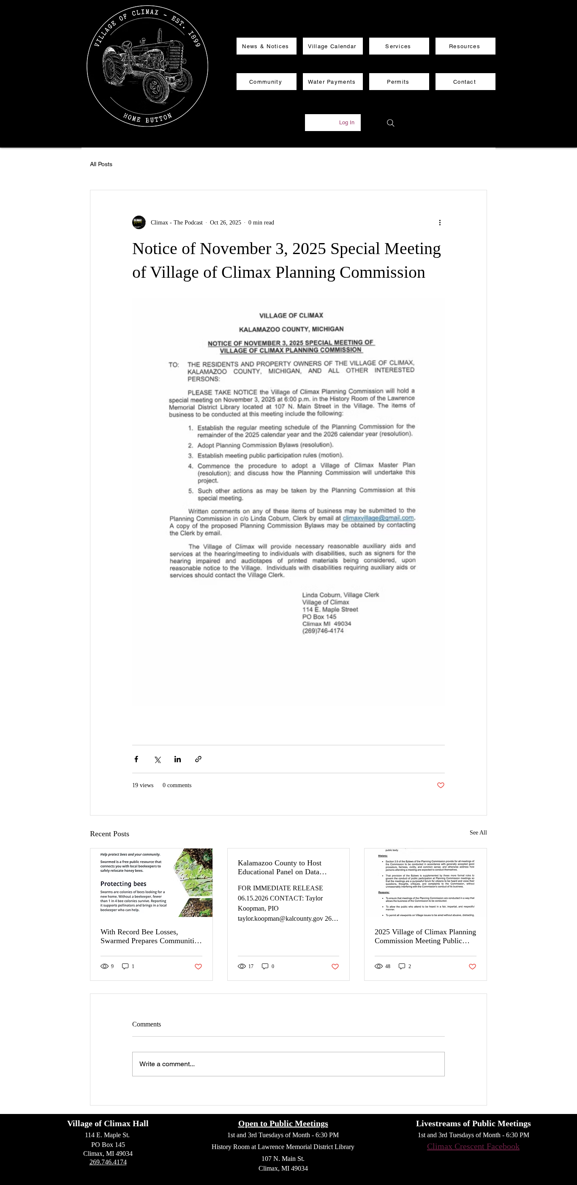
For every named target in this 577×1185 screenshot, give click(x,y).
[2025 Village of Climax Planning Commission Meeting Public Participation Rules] (426, 882)
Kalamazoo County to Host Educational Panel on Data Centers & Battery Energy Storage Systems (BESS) (279, 867)
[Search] (391, 123)
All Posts (101, 164)
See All (478, 832)
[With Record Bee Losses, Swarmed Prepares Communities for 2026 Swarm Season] (151, 882)
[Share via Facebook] (136, 759)
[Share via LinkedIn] (178, 759)
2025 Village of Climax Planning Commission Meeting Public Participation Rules (425, 936)
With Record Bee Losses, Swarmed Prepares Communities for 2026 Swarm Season (151, 936)
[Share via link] (198, 759)
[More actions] (440, 222)
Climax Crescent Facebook (473, 1146)
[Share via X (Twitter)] (157, 759)
